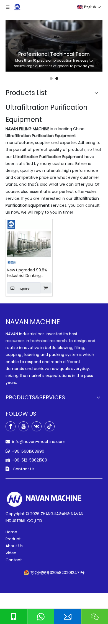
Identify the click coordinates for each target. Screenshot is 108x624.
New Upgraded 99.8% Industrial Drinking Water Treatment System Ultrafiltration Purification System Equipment (27, 272)
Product (13, 539)
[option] (54, 46)
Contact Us (24, 469)
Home (11, 532)
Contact (14, 560)
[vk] (37, 426)
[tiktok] (50, 426)
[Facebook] (11, 426)
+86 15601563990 (28, 451)
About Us (14, 546)
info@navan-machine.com (38, 441)
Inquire (23, 288)
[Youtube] (24, 426)
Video (11, 553)
